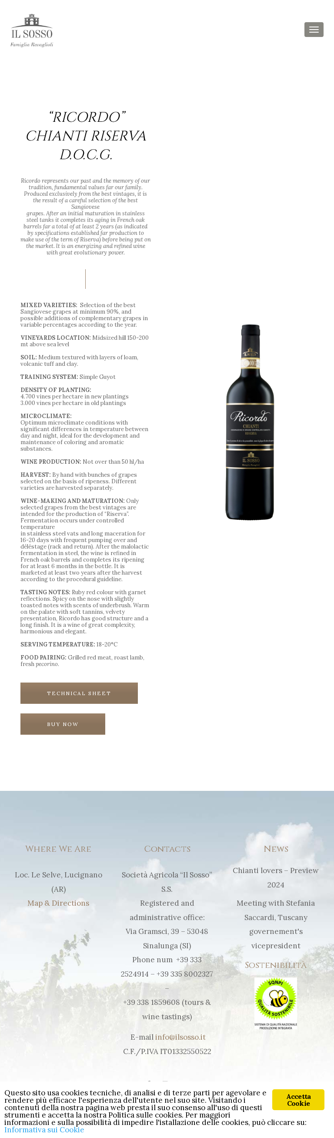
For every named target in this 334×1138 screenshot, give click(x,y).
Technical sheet (79, 693)
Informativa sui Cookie (44, 1130)
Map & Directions (58, 903)
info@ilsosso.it (180, 1037)
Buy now (63, 724)
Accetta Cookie (298, 1100)
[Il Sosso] (31, 30)
